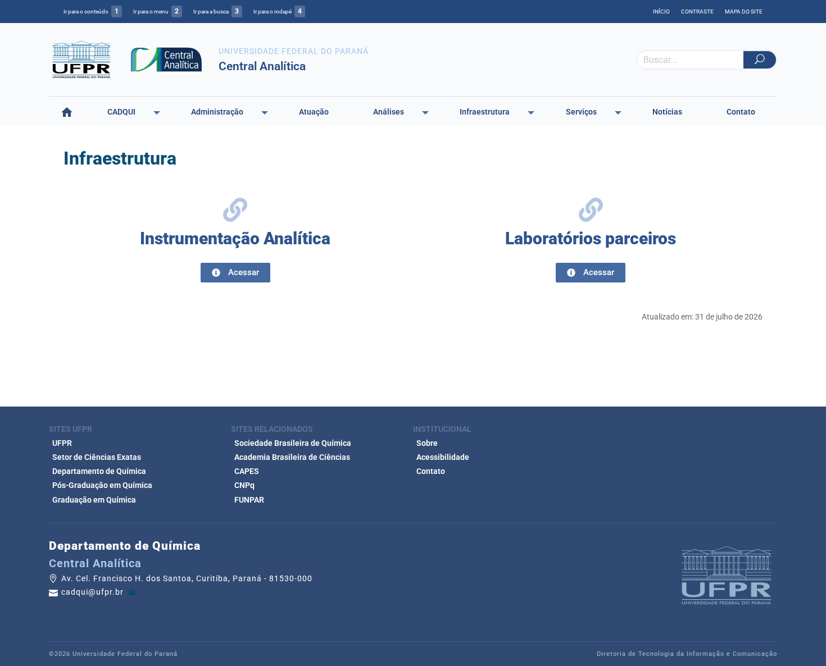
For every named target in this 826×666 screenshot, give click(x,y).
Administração (217, 112)
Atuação (314, 112)
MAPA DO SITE (744, 11)
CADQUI (121, 112)
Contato (741, 112)
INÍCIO (661, 11)
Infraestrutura (485, 112)
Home (67, 112)
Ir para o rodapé (277, 11)
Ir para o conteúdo (91, 11)
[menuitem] (67, 112)
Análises (388, 112)
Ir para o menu (156, 11)
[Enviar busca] (759, 60)
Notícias (667, 112)
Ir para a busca (216, 11)
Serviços (581, 112)
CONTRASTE (697, 11)
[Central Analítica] (166, 58)
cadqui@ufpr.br (93, 592)
